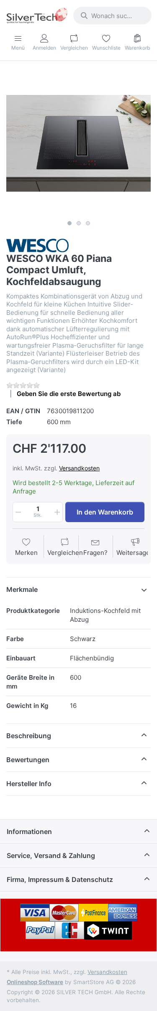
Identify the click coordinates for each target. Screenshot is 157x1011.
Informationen (29, 831)
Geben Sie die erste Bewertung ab (69, 394)
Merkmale (22, 589)
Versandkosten (79, 468)
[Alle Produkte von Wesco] (37, 245)
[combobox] (112, 15)
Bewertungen (27, 759)
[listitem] (78, 143)
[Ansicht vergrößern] (78, 143)
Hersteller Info (28, 783)
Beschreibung (28, 735)
